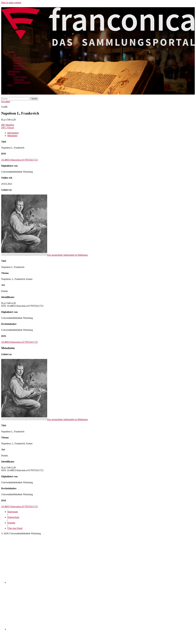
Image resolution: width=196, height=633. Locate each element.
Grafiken (17, 60)
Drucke (17, 57)
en (8, 93)
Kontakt (11, 522)
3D (15, 54)
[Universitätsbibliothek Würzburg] (44, 629)
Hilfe (9, 85)
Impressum (12, 511)
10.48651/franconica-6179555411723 (19, 159)
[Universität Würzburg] (60, 582)
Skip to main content (11, 2)
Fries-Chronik (20, 77)
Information (13, 133)
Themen (11, 74)
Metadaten (12, 135)
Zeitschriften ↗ (20, 68)
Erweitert (5, 101)
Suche (34, 98)
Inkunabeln (18, 65)
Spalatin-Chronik (21, 82)
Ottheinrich (18, 79)
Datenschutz (13, 517)
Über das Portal (14, 528)
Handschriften (20, 63)
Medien (11, 52)
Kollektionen (13, 71)
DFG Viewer (7, 127)
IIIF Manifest (7, 125)
